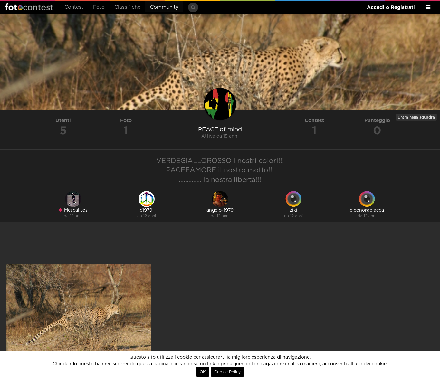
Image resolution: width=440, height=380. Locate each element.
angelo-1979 (220, 210)
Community (164, 7)
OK (203, 372)
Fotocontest (29, 7)
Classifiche (127, 7)
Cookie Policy (227, 372)
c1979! (147, 210)
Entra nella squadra (416, 117)
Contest (73, 7)
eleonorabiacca (367, 210)
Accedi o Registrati (391, 7)
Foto (99, 7)
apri (78, 312)
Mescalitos (75, 210)
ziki (293, 210)
